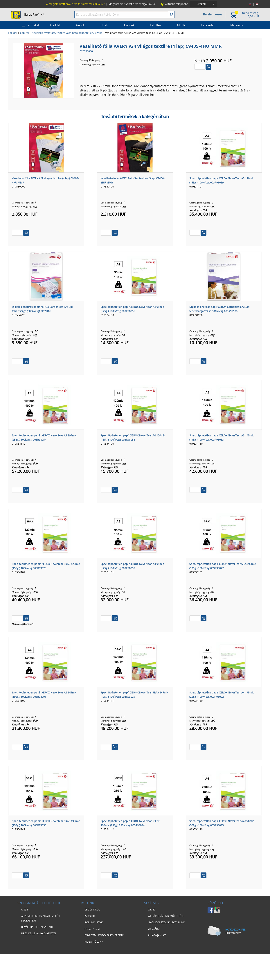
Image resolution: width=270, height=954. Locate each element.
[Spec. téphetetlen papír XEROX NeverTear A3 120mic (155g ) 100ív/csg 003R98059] (223, 147)
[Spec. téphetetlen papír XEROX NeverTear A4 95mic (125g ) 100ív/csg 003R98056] (135, 276)
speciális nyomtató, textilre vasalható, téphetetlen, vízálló (67, 33)
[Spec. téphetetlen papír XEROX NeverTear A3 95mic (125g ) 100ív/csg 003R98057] (135, 533)
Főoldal (12, 33)
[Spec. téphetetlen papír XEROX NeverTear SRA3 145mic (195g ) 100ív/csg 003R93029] (135, 662)
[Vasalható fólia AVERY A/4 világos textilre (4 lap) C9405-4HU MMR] (43, 70)
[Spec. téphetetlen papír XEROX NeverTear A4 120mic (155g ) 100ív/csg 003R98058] (135, 405)
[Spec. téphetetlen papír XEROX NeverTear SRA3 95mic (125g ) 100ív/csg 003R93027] (223, 533)
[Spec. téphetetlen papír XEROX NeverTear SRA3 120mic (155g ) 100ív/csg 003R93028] (46, 533)
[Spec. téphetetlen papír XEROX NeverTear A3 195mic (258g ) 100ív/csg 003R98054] (46, 405)
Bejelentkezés (212, 14)
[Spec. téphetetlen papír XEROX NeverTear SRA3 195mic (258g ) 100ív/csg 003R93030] (46, 790)
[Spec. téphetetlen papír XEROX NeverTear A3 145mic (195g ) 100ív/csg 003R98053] (223, 405)
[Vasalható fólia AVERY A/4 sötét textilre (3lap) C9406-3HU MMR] (135, 147)
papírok (24, 33)
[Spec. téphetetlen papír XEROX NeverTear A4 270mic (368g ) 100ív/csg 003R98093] (223, 790)
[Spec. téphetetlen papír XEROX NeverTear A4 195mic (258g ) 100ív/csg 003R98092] (223, 662)
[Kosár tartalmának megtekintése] (233, 14)
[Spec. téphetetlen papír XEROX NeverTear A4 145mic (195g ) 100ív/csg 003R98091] (46, 662)
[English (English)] (250, 4)
